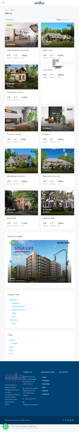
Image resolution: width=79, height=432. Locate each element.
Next (68, 261)
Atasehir (15, 343)
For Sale (58, 67)
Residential (13, 300)
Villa (13, 316)
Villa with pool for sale (51, 176)
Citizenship (45, 384)
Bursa (11, 350)
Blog (43, 387)
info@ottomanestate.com (31, 405)
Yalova (11, 347)
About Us (45, 390)
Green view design (14, 134)
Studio (14, 313)
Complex (46, 134)
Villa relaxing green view (16, 176)
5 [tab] (46, 284)
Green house (48, 70)
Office (14, 323)
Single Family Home (18, 310)
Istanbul (12, 340)
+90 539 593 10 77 (30, 399)
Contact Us (45, 394)
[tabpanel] (39, 261)
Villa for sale (47, 50)
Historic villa (11, 218)
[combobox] (68, 20)
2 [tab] (38, 284)
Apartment (15, 303)
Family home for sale (15, 92)
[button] (5, 426)
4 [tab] (43, 284)
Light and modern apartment (18, 50)
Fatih (11, 353)
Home (44, 377)
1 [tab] (35, 284)
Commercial (13, 320)
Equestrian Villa (48, 218)
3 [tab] (40, 284)
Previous (11, 261)
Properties (45, 380)
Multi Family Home (18, 306)
